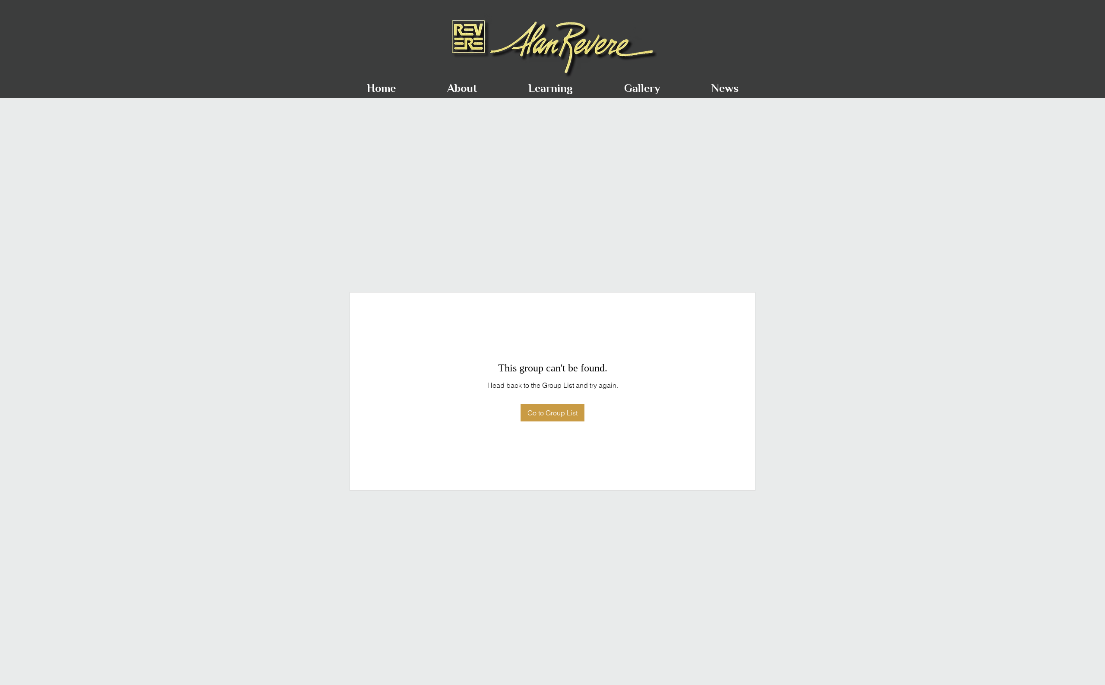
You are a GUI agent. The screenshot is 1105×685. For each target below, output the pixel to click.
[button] (461, 84)
